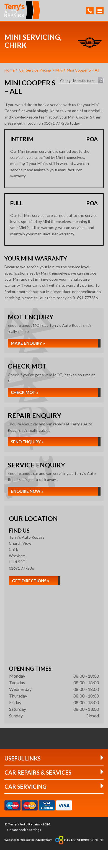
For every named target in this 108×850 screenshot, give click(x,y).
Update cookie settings (24, 830)
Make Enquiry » (28, 343)
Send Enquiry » (27, 441)
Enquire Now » (27, 491)
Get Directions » (30, 580)
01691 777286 (21, 568)
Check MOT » (24, 392)
